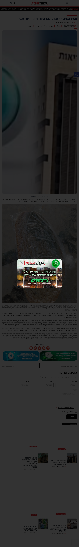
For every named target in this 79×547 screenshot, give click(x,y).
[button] (21, 263)
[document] (39, 273)
